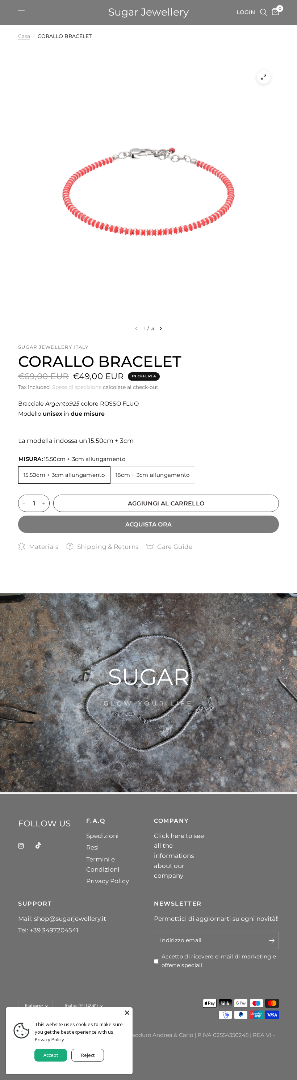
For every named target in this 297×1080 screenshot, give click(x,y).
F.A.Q (95, 820)
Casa (24, 36)
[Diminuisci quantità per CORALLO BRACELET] (23, 503)
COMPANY (171, 820)
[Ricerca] (263, 12)
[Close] (127, 1012)
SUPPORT (35, 903)
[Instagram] (26, 846)
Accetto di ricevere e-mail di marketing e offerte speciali (219, 961)
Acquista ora (148, 524)
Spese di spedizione (76, 387)
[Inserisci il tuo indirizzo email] (271, 940)
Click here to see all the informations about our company (179, 855)
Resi (92, 847)
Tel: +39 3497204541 (48, 930)
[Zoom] (264, 77)
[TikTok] (43, 846)
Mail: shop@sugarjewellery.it (62, 918)
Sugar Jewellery (148, 12)
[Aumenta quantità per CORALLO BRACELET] (43, 503)
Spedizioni (102, 835)
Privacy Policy (107, 881)
